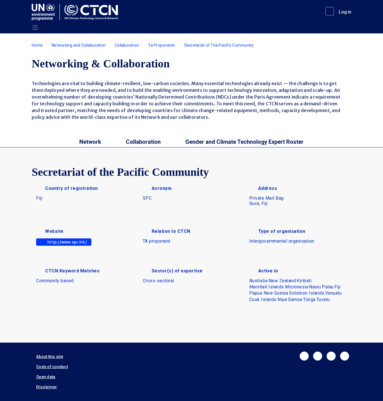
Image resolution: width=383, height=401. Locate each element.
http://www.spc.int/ (67, 242)
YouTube (345, 356)
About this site (49, 356)
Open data (45, 377)
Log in (345, 12)
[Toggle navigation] (35, 27)
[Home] (77, 12)
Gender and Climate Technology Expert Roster (244, 141)
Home (37, 45)
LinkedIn (331, 356)
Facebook (304, 356)
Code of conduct (52, 366)
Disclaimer (46, 387)
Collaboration (127, 45)
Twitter (318, 356)
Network (90, 141)
